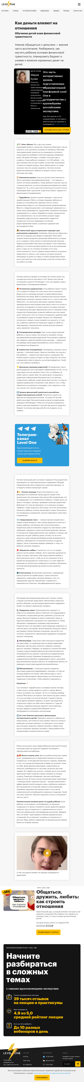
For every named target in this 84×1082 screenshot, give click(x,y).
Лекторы (26, 1060)
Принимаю (42, 1078)
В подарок (27, 1064)
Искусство (78, 11)
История (5, 11)
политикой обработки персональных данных (52, 1073)
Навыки (56, 11)
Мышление (45, 11)
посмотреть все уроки (57, 130)
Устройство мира (29, 11)
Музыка (66, 11)
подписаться (29, 460)
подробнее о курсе (48, 932)
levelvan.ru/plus (60, 124)
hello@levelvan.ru (11, 1064)
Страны (15, 11)
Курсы (25, 1056)
